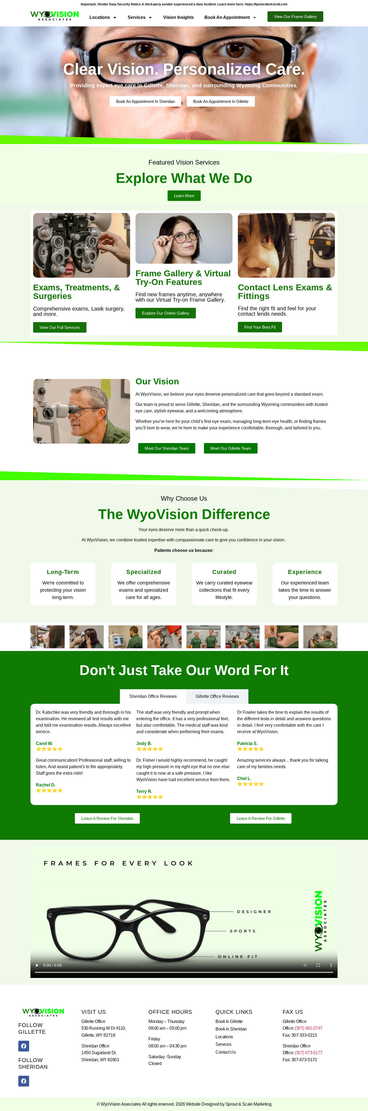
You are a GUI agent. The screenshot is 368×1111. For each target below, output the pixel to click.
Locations (99, 17)
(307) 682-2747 (308, 1028)
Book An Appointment (227, 17)
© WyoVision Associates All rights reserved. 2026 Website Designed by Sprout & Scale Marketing (184, 1104)
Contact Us (226, 1052)
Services (136, 17)
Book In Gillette (229, 1021)
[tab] (153, 696)
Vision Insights (178, 17)
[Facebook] (23, 1046)
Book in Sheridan (231, 1029)
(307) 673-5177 (308, 1052)
